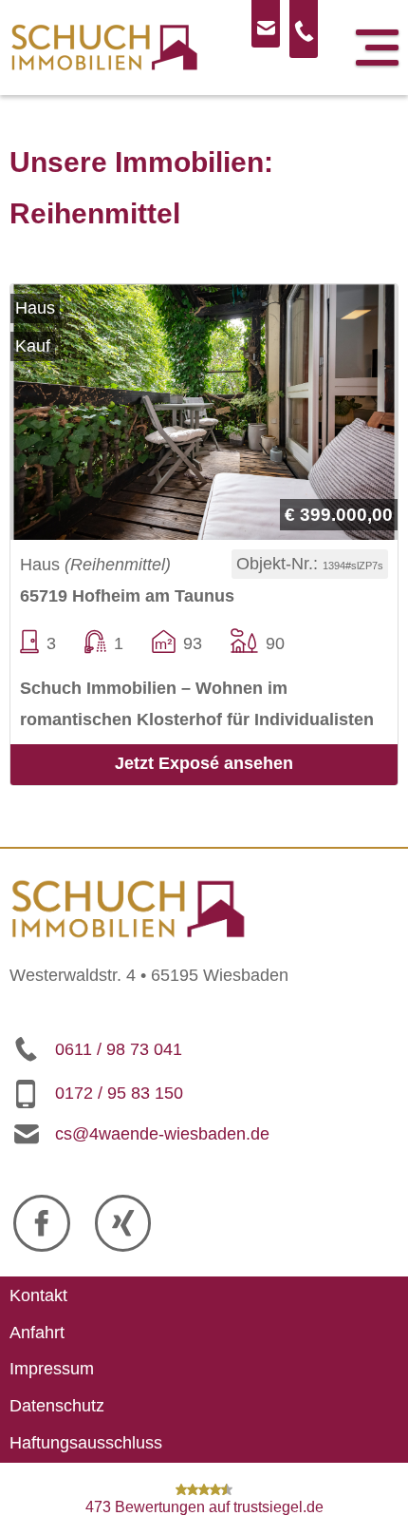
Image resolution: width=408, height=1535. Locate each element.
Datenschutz (56, 1405)
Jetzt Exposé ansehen (204, 763)
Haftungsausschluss (85, 1442)
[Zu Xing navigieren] (123, 1223)
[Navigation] (377, 47)
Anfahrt (37, 1332)
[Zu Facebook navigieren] (41, 1223)
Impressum (51, 1369)
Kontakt (38, 1295)
